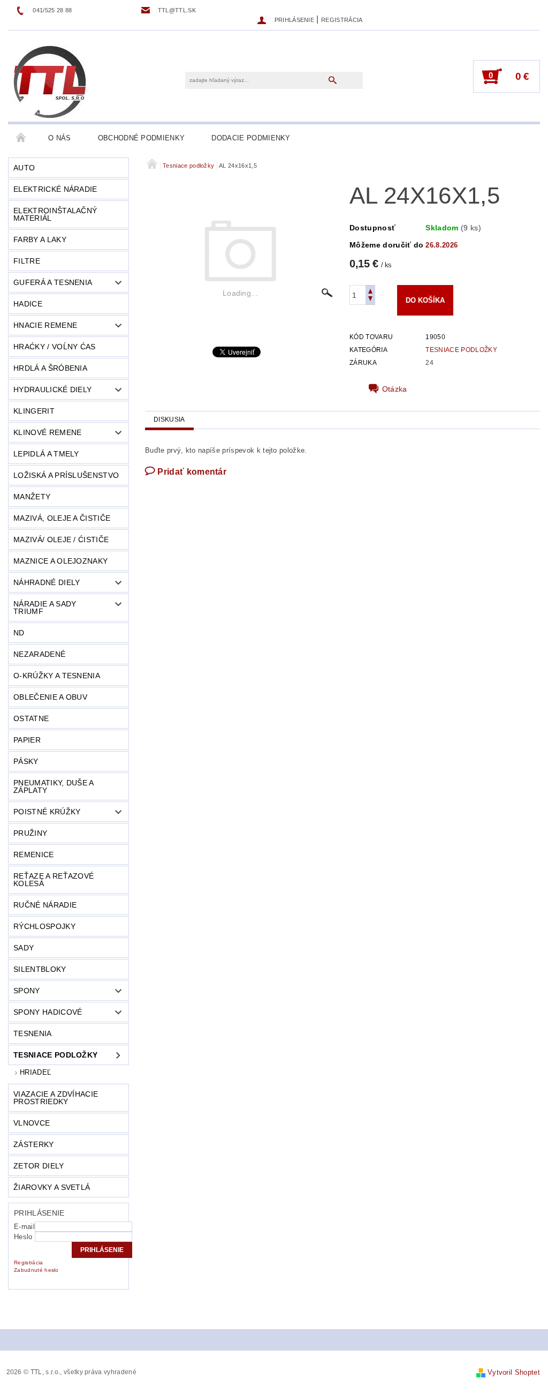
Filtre (26, 261)
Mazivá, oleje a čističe (61, 518)
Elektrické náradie (55, 189)
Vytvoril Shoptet (514, 1372)
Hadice (27, 303)
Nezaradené (39, 654)
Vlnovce (31, 1123)
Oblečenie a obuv (50, 697)
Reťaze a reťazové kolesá (53, 880)
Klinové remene (47, 432)
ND (19, 632)
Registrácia (342, 20)
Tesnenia (32, 1033)
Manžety (31, 496)
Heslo (23, 1237)
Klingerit (34, 411)
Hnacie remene (45, 325)
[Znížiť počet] (370, 300)
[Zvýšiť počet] (370, 290)
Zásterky (33, 1144)
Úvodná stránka (21, 138)
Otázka (394, 389)
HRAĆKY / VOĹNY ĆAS (54, 346)
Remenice (33, 854)
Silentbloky (39, 969)
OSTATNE (31, 718)
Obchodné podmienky (141, 138)
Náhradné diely (46, 582)
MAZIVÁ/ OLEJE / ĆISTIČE (61, 539)
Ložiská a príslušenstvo (66, 475)
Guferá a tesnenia (52, 282)
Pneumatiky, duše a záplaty (53, 786)
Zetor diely (38, 1165)
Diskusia (169, 419)
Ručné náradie (45, 905)
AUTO (24, 167)
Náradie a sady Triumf (44, 607)
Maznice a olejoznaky (60, 561)
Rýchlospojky (44, 926)
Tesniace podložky (55, 1055)
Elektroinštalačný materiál (55, 214)
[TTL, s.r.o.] (49, 81)
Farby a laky (39, 239)
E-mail (24, 1227)
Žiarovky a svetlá (51, 1187)
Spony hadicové (47, 1012)
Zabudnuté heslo (36, 1270)
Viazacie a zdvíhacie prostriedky (55, 1098)
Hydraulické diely (52, 389)
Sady (23, 947)
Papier (27, 740)
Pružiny (30, 833)
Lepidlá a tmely (46, 453)
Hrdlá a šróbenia (50, 368)
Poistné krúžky (46, 811)
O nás (59, 138)
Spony (26, 990)
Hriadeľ (35, 1072)
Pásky (26, 761)
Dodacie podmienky (250, 138)
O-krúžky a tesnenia (56, 675)
